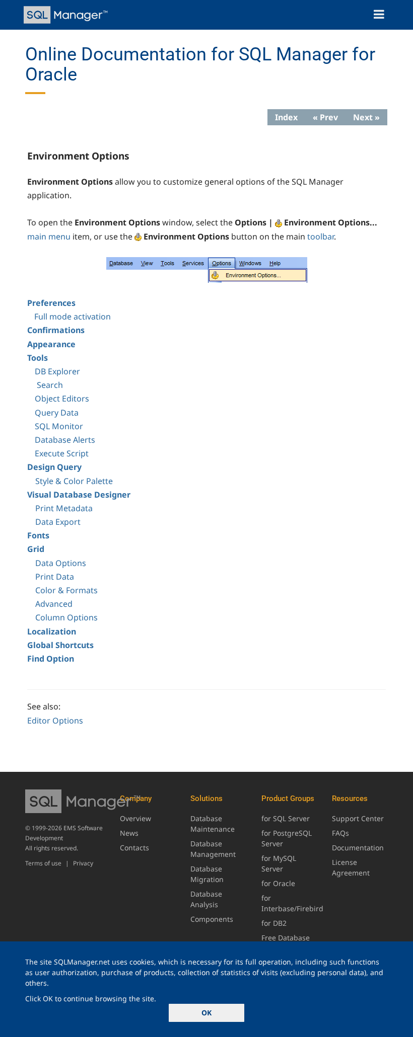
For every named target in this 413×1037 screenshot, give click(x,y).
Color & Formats (66, 590)
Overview (135, 818)
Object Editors (62, 398)
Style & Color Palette (74, 481)
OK (206, 1012)
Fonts (38, 535)
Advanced (54, 603)
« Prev (325, 117)
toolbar (320, 236)
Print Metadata (64, 508)
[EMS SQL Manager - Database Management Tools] (67, 15)
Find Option (50, 658)
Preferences (51, 302)
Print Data (54, 576)
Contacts (134, 847)
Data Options (60, 563)
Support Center (358, 818)
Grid (35, 548)
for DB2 (274, 923)
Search (50, 384)
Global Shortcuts (60, 645)
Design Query (54, 466)
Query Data (57, 412)
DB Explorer (57, 371)
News (129, 833)
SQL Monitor (59, 426)
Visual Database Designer (78, 494)
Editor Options (55, 720)
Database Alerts (65, 439)
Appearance (51, 344)
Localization (51, 631)
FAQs (340, 833)
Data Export (58, 521)
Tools (37, 357)
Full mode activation (72, 316)
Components (211, 919)
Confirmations (56, 330)
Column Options (66, 617)
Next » (366, 117)
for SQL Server (285, 818)
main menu (49, 236)
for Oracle (278, 883)
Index (286, 117)
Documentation (358, 847)
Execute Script (62, 453)
